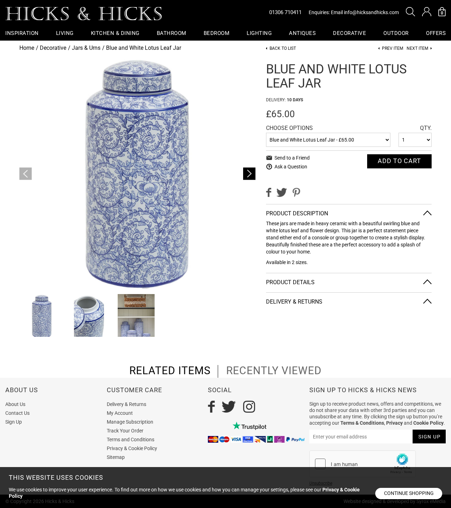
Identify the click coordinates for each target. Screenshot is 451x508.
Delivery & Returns (126, 404)
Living (65, 33)
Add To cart (399, 161)
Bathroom (171, 33)
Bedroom (217, 33)
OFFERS (436, 33)
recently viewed (274, 370)
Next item (417, 48)
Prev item (392, 48)
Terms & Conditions (362, 423)
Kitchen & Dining (115, 33)
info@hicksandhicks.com (371, 12)
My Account (120, 413)
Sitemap (116, 457)
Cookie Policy (428, 423)
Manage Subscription (130, 422)
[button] (410, 11)
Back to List (283, 48)
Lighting (259, 33)
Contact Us (17, 413)
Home (26, 47)
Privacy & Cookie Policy (132, 448)
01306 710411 (285, 12)
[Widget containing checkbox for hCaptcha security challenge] (362, 463)
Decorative (349, 33)
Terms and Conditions (130, 439)
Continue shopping (409, 493)
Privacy (394, 423)
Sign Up (13, 422)
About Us (15, 404)
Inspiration (22, 33)
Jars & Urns (86, 47)
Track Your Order (125, 431)
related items (170, 370)
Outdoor (396, 33)
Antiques (302, 33)
